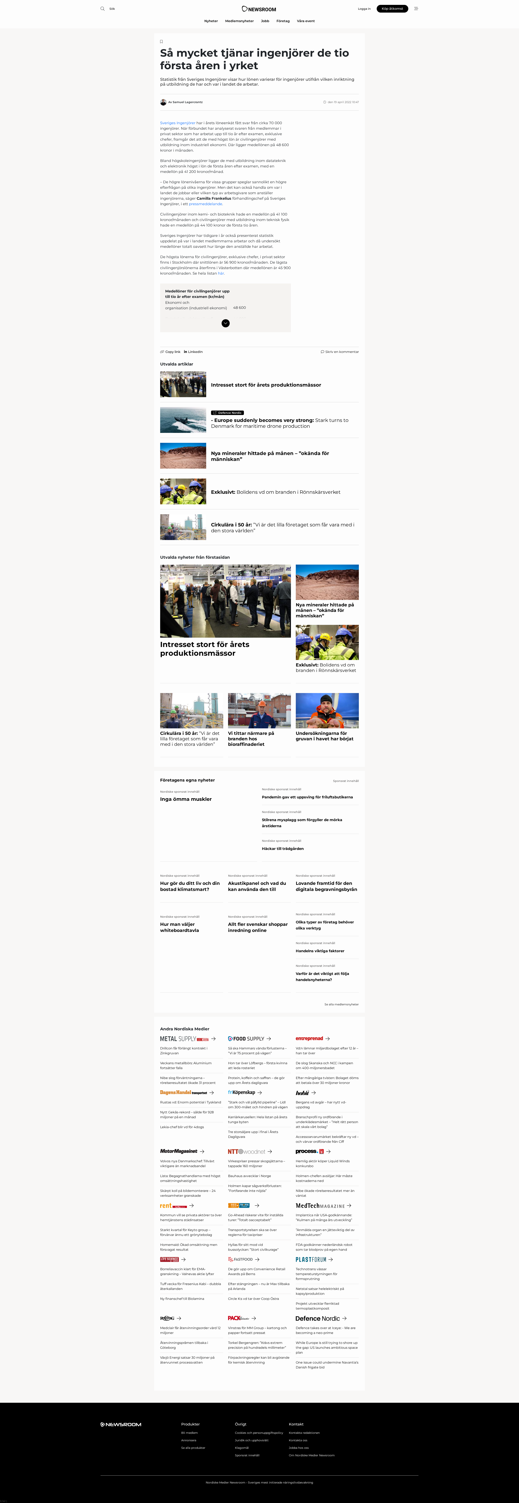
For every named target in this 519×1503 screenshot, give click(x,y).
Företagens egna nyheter (187, 780)
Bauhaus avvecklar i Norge (249, 1176)
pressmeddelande (205, 204)
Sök (112, 9)
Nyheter (211, 21)
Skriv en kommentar (342, 352)
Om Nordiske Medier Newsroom (312, 1455)
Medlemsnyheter (239, 21)
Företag (283, 21)
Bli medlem (189, 1433)
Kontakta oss (298, 1440)
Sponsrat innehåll (247, 1455)
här (221, 273)
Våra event (306, 21)
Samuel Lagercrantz (188, 102)
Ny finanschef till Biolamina (182, 1299)
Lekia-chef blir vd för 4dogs (182, 1127)
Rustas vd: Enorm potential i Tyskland (190, 1102)
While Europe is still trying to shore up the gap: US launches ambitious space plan (327, 1347)
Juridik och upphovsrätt (252, 1440)
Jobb (265, 21)
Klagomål (242, 1448)
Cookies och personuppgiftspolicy (259, 1433)
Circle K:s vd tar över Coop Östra (253, 1299)
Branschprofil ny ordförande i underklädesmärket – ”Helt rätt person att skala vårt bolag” (327, 1122)
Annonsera (188, 1440)
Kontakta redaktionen (304, 1433)
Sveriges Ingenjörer (177, 123)
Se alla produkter (193, 1448)
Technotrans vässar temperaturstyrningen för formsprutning (316, 1274)
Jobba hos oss (299, 1448)
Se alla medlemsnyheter (342, 1004)
